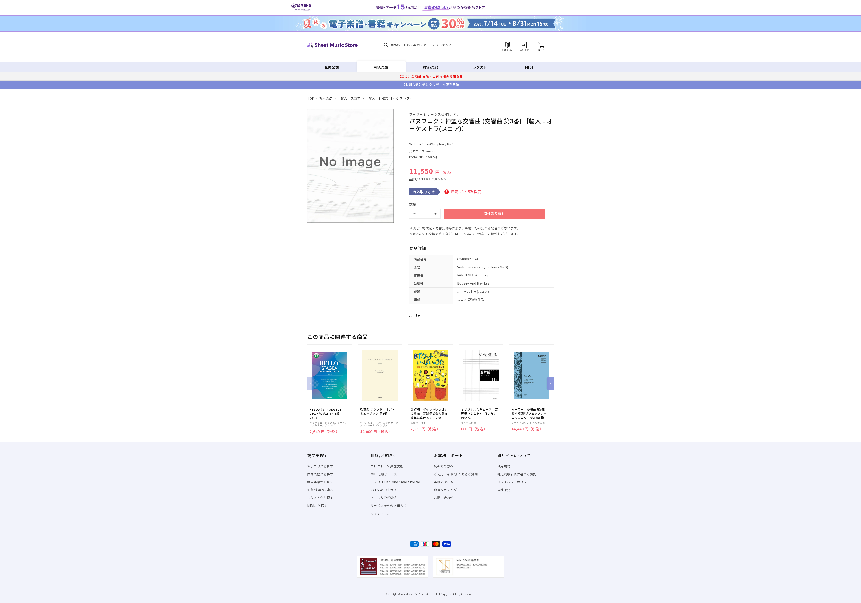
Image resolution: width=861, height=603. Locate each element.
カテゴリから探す (320, 466)
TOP (310, 98)
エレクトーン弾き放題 (387, 466)
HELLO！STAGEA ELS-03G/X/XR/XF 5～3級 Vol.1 (326, 413)
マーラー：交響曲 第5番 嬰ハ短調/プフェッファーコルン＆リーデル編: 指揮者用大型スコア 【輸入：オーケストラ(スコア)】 (529, 413)
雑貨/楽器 (430, 67)
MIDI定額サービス (384, 474)
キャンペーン (380, 513)
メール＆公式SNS (383, 497)
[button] (430, 44)
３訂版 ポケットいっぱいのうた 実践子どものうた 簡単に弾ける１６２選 (430, 413)
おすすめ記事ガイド (385, 490)
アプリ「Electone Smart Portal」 (397, 482)
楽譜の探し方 (444, 482)
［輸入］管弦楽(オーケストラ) (388, 98)
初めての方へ (444, 466)
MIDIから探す (317, 505)
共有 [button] (417, 315)
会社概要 (503, 490)
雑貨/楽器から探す (321, 490)
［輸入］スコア (348, 98)
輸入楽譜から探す (320, 482)
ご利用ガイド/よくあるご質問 (456, 474)
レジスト (480, 67)
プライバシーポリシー (513, 482)
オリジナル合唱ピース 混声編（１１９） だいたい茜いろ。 (479, 413)
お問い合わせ (444, 497)
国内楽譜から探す (320, 474)
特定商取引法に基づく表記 (517, 474)
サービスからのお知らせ (389, 505)
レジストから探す (320, 497)
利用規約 (503, 466)
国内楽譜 (332, 67)
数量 (412, 204)
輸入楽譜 (381, 67)
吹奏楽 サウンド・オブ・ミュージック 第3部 (377, 411)
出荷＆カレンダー (447, 490)
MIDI (529, 67)
